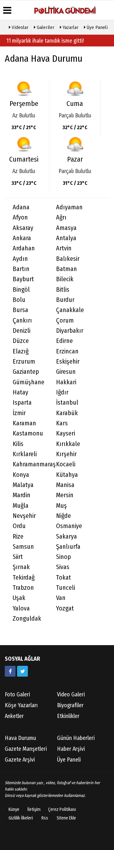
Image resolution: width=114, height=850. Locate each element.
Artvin (64, 248)
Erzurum (24, 361)
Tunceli (65, 587)
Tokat (63, 577)
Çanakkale (70, 310)
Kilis (18, 444)
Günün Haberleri (76, 738)
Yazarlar (70, 27)
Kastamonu (28, 433)
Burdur (65, 300)
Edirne (64, 341)
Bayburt (23, 279)
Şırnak (21, 567)
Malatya (23, 485)
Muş (61, 505)
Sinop (63, 557)
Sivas (62, 567)
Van (61, 598)
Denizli (21, 330)
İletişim (34, 809)
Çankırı (22, 320)
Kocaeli (65, 464)
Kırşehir (66, 454)
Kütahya (67, 474)
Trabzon (23, 587)
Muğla (20, 505)
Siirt (18, 557)
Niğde (63, 516)
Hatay (20, 392)
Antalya (66, 238)
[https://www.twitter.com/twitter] (22, 671)
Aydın (20, 258)
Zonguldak (27, 618)
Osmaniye (69, 526)
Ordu (19, 526)
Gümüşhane (28, 382)
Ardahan (24, 248)
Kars (62, 423)
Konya (21, 474)
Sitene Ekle (66, 818)
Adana (21, 207)
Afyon (20, 217)
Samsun (23, 546)
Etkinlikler (68, 716)
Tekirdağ (24, 577)
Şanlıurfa (68, 546)
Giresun (66, 371)
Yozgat (65, 608)
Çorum (65, 320)
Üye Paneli (97, 27)
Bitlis (62, 289)
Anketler (14, 716)
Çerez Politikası (62, 809)
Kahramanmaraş (30, 464)
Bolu (19, 300)
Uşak (19, 598)
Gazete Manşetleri (26, 748)
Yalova (21, 608)
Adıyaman (69, 207)
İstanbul (67, 402)
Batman (66, 269)
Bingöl (21, 289)
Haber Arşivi (71, 748)
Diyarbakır (69, 330)
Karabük (67, 413)
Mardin (21, 495)
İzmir (19, 413)
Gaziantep (26, 371)
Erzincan (67, 351)
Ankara (22, 238)
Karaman (24, 423)
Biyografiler (70, 705)
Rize (18, 536)
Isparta (22, 402)
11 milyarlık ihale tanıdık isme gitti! (45, 40)
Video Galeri (71, 694)
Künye (14, 809)
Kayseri (65, 433)
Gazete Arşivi (20, 759)
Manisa (65, 485)
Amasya (66, 228)
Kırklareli (25, 454)
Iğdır (62, 392)
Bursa (20, 310)
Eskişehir (67, 361)
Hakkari (66, 382)
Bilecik (64, 279)
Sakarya (66, 536)
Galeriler (44, 27)
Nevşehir (24, 516)
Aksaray (23, 228)
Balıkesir (67, 258)
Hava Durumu (20, 738)
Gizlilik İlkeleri (21, 818)
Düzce (21, 341)
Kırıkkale (68, 444)
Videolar (19, 27)
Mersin (64, 495)
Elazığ (20, 351)
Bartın (21, 269)
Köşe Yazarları (21, 705)
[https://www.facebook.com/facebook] (10, 671)
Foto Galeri (17, 694)
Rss (44, 818)
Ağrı (61, 217)
